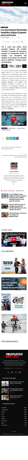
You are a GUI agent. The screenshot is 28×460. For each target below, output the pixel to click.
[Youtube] (19, 372)
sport (7, 27)
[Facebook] (17, 138)
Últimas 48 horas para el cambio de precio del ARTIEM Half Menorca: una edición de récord (17, 207)
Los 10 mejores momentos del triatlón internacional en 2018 (11, 148)
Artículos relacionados (9, 190)
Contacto (14, 431)
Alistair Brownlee (12, 128)
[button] (25, 3)
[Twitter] (10, 138)
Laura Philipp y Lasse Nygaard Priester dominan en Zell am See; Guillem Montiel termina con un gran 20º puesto (17, 197)
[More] (21, 41)
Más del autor (20, 190)
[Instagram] (12, 372)
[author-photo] (14, 169)
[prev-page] (2, 220)
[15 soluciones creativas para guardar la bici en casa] (5, 397)
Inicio (2, 25)
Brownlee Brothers (21, 128)
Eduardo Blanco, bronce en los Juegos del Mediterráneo (17, 214)
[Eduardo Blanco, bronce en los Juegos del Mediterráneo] (5, 214)
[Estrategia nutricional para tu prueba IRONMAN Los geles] (5, 390)
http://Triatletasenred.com (14, 173)
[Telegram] (14, 138)
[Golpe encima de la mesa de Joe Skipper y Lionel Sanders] (5, 383)
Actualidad (6, 25)
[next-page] (5, 220)
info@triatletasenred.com (17, 368)
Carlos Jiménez (5, 37)
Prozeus (24, 434)
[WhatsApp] (7, 138)
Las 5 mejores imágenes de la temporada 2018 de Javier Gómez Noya (14, 156)
